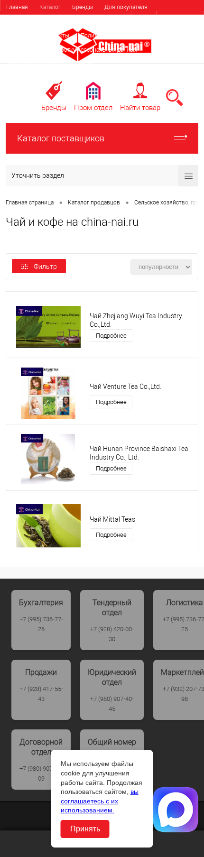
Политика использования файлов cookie (135, 35)
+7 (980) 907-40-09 (41, 773)
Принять (85, 829)
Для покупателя (126, 7)
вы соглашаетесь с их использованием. (100, 801)
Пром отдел (93, 107)
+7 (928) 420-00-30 (112, 634)
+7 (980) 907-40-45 (112, 703)
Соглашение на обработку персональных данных (71, 49)
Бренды (82, 7)
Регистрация (180, 18)
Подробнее (111, 335)
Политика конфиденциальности (48, 64)
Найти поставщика (87, 21)
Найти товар (140, 107)
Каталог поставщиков (60, 138)
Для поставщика (28, 21)
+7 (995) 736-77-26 (41, 624)
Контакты (56, 35)
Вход (143, 18)
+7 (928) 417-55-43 (41, 693)
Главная (17, 7)
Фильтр (45, 266)
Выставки (19, 35)
